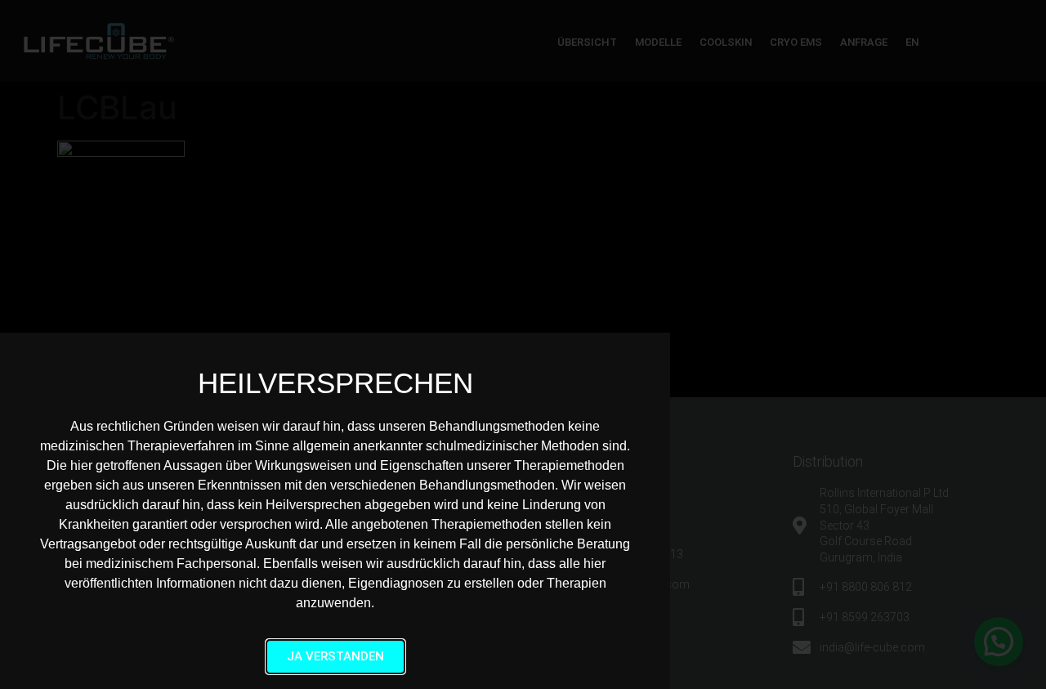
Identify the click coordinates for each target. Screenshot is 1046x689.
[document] (523, 344)
